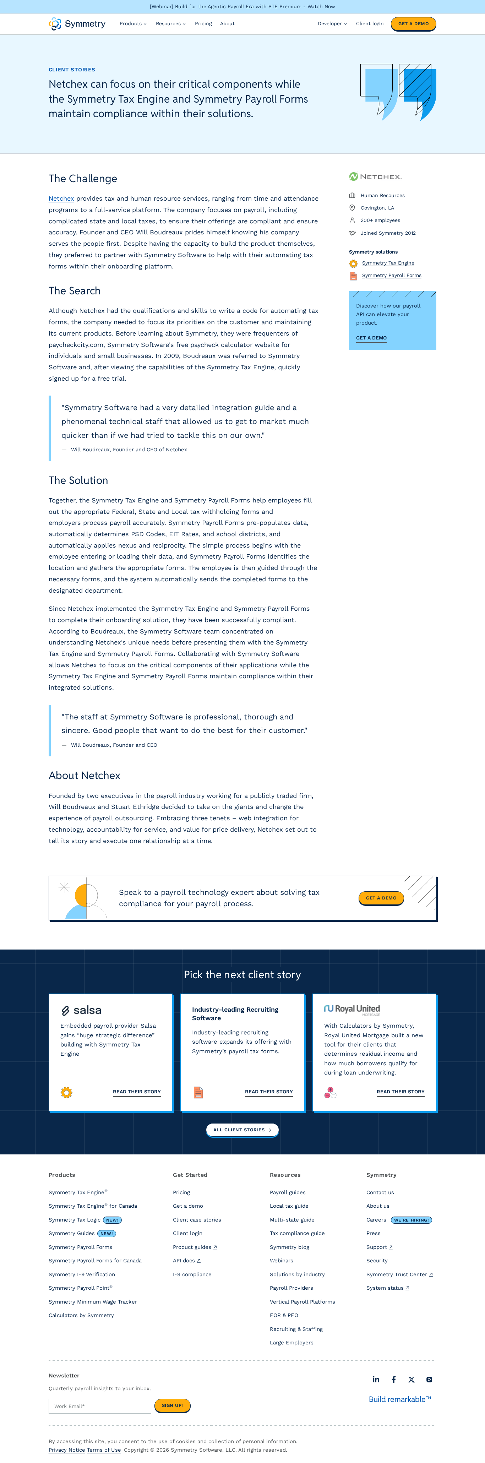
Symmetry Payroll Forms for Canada (95, 1260)
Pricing (203, 23)
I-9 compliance (192, 1274)
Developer (330, 23)
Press (373, 1233)
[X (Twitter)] (411, 1379)
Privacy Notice (67, 1450)
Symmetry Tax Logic (84, 1220)
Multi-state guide (292, 1220)
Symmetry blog (289, 1247)
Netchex (61, 198)
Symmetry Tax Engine (78, 1192)
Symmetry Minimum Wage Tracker (93, 1302)
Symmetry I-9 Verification (82, 1274)
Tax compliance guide (297, 1233)
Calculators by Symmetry (81, 1315)
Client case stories (197, 1220)
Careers (397, 1220)
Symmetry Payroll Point (81, 1287)
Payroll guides (288, 1192)
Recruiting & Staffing (296, 1329)
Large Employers (292, 1342)
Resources (168, 23)
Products (131, 23)
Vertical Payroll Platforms (302, 1302)
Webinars (281, 1260)
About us (377, 1206)
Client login (370, 23)
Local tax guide (289, 1206)
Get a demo (413, 23)
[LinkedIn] (376, 1379)
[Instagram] (429, 1379)
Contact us (380, 1192)
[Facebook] (394, 1379)
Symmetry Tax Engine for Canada (93, 1205)
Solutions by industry (297, 1274)
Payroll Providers (291, 1288)
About (227, 23)
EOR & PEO (284, 1315)
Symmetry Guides (81, 1233)
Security (377, 1260)
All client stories (239, 1129)
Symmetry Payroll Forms (80, 1247)
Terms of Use (104, 1450)
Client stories (72, 69)
